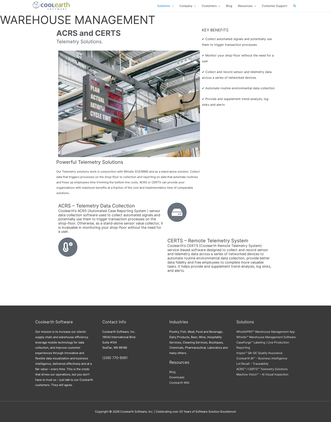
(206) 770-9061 (115, 358)
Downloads (176, 377)
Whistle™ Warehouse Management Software (266, 337)
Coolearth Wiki (179, 382)
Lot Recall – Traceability (252, 363)
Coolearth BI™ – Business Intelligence (261, 358)
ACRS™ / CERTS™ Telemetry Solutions (262, 369)
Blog (172, 372)
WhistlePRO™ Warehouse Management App (265, 332)
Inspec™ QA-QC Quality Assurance (259, 353)
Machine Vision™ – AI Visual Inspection (262, 374)
